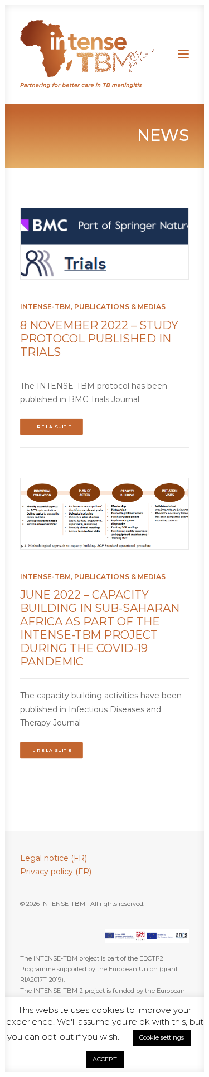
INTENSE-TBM (45, 306)
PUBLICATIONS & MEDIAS (120, 306)
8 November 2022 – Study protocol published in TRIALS (99, 339)
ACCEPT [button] (105, 1059)
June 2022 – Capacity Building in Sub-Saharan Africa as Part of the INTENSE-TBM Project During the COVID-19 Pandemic (99, 628)
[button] (183, 54)
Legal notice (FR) (53, 858)
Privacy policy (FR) (55, 872)
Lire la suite (51, 426)
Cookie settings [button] (161, 1037)
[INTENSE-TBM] (87, 54)
